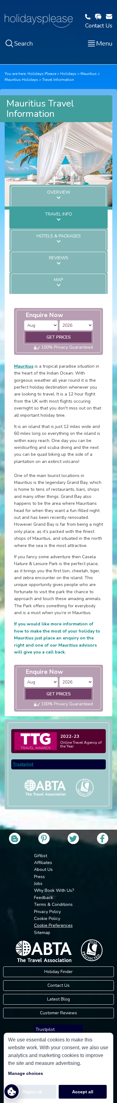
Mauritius (88, 73)
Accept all (82, 1091)
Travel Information (58, 79)
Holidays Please (41, 73)
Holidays (68, 73)
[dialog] (58, 1068)
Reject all (32, 1091)
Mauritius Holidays (21, 79)
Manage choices (25, 1073)
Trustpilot (23, 764)
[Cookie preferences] (11, 1091)
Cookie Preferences (53, 925)
